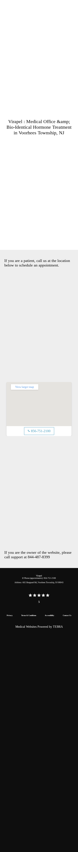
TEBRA (58, 626)
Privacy (10, 615)
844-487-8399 (39, 557)
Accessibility (49, 615)
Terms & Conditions (28, 615)
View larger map (24, 386)
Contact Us (67, 615)
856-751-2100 (39, 431)
